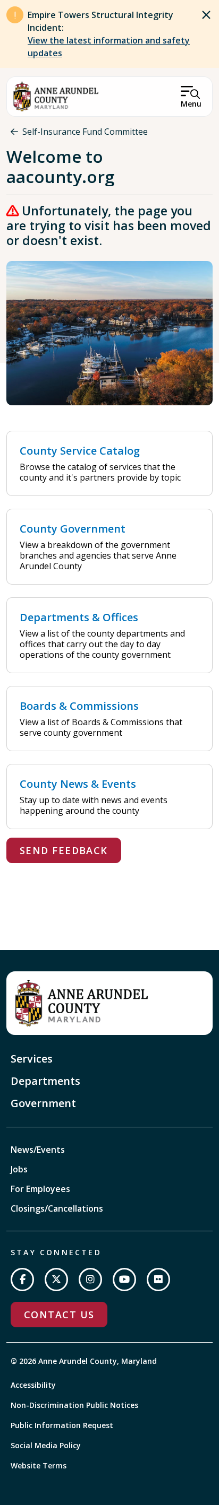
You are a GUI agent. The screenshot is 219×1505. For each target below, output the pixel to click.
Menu (191, 104)
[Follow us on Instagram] (90, 1279)
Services (32, 1058)
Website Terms (38, 1465)
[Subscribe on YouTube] (124, 1279)
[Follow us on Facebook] (22, 1279)
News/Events (38, 1149)
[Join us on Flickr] (158, 1279)
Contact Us (59, 1314)
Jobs (19, 1169)
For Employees (40, 1189)
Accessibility (33, 1385)
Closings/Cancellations (57, 1208)
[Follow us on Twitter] (56, 1279)
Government (43, 1103)
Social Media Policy (46, 1445)
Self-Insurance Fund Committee (85, 131)
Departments (45, 1081)
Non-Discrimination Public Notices (74, 1405)
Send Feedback (64, 850)
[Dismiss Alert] (206, 14)
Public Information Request (62, 1425)
